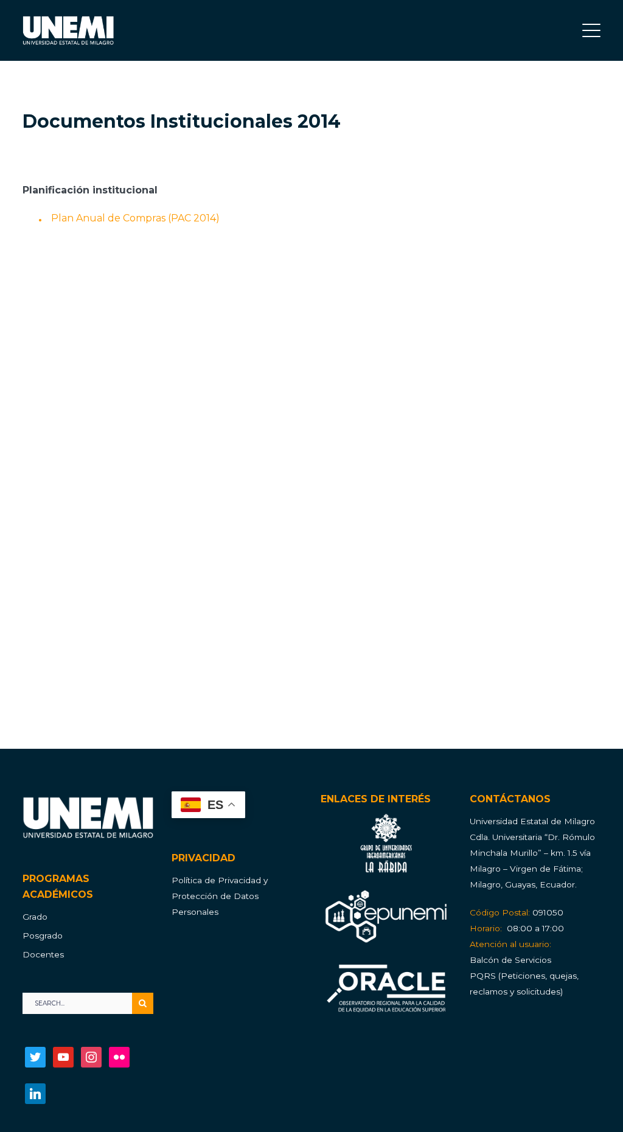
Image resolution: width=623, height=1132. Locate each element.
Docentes (43, 954)
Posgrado (43, 935)
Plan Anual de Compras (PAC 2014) (135, 218)
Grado (35, 917)
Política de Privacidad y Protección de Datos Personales (220, 896)
